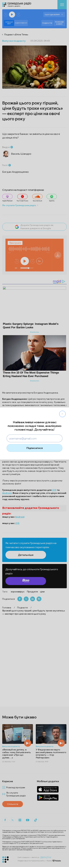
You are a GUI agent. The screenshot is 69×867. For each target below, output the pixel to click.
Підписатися (34, 448)
